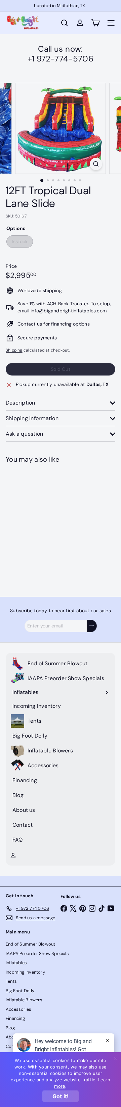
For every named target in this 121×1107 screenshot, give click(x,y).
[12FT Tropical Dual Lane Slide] (47, 526)
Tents (11, 981)
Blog (10, 1028)
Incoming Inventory (25, 972)
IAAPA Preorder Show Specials (37, 953)
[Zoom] (96, 164)
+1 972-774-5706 (60, 58)
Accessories (18, 1009)
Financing (15, 1018)
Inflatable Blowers (24, 1000)
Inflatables (16, 963)
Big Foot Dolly (20, 991)
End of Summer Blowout (30, 944)
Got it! (60, 1096)
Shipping (14, 350)
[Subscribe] (92, 626)
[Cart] (95, 23)
